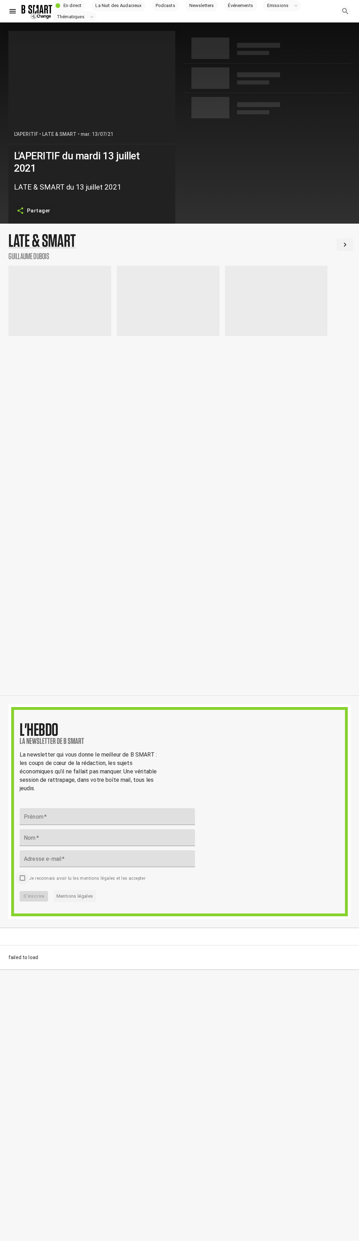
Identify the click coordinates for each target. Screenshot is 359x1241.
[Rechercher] (345, 11)
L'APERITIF (26, 134)
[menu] (12, 11)
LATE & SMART (59, 134)
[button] (69, 5)
